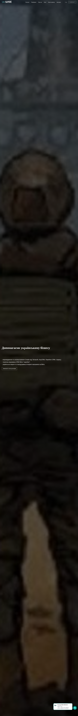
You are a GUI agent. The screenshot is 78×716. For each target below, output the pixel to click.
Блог (45, 2)
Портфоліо (33, 2)
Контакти (59, 2)
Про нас (40, 2)
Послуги (27, 2)
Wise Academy (51, 2)
